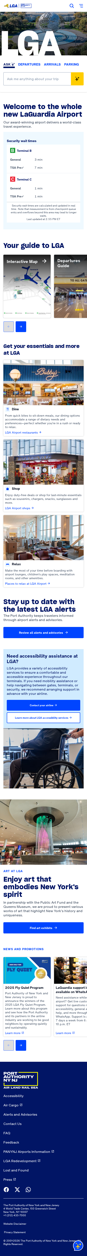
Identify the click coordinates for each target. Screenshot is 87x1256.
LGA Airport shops (17, 508)
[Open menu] (81, 6)
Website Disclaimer (14, 1224)
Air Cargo (11, 1105)
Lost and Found (16, 1170)
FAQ (6, 1133)
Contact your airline (41, 705)
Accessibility (13, 1096)
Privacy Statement (15, 1232)
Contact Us (12, 1124)
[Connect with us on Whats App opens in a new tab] (28, 1190)
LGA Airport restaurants (21, 432)
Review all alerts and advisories (41, 633)
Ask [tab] (7, 64)
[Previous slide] (8, 326)
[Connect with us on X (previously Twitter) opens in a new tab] (17, 1190)
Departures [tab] (29, 64)
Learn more (12, 1033)
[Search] (71, 6)
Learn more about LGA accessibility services (41, 718)
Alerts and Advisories (20, 1114)
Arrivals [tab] (52, 64)
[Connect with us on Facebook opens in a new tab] (6, 1190)
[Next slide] (21, 326)
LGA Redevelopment (20, 1161)
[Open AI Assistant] (78, 1246)
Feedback (11, 1142)
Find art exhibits (41, 928)
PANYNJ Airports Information (26, 1151)
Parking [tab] (71, 64)
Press (7, 1179)
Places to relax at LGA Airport (25, 584)
